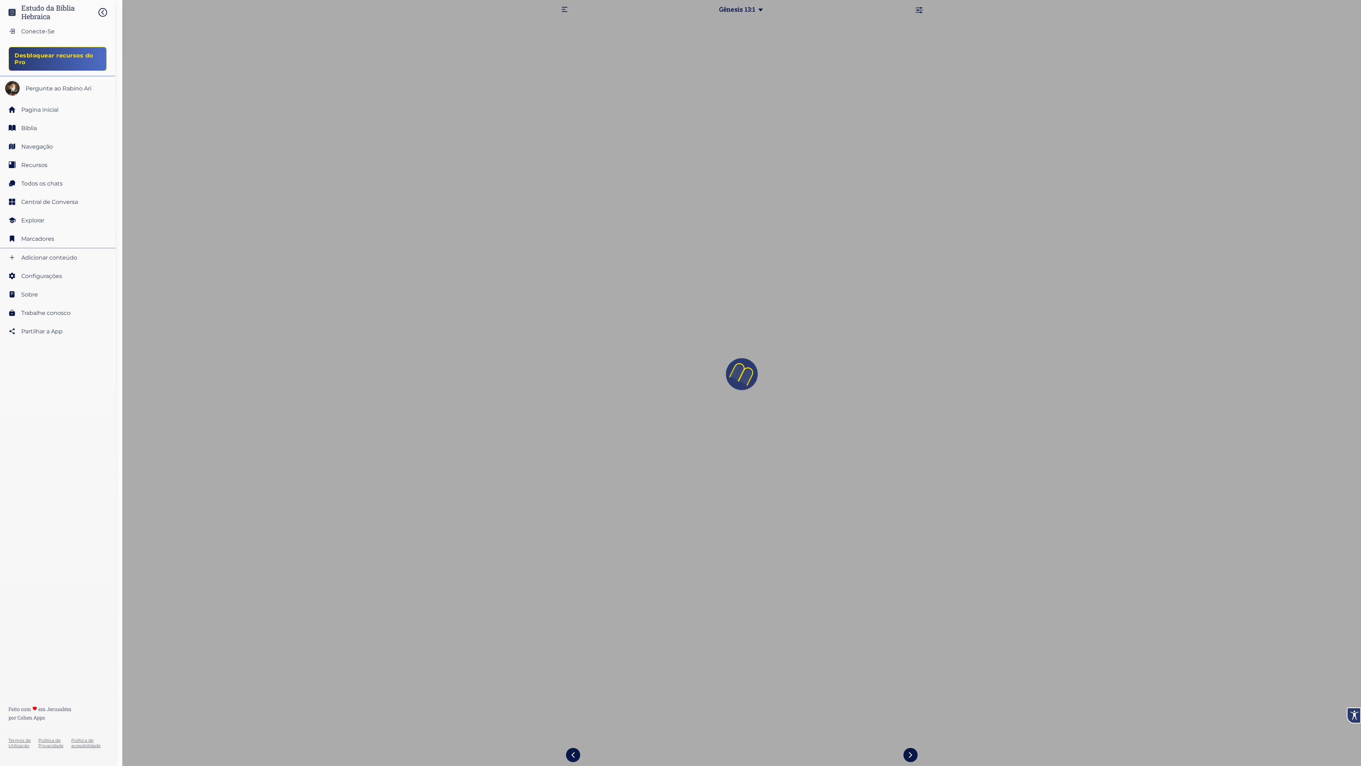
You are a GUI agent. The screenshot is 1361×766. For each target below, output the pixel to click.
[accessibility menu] (1354, 715)
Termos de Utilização (20, 743)
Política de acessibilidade (86, 743)
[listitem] (57, 128)
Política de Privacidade (50, 743)
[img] (106, 12)
